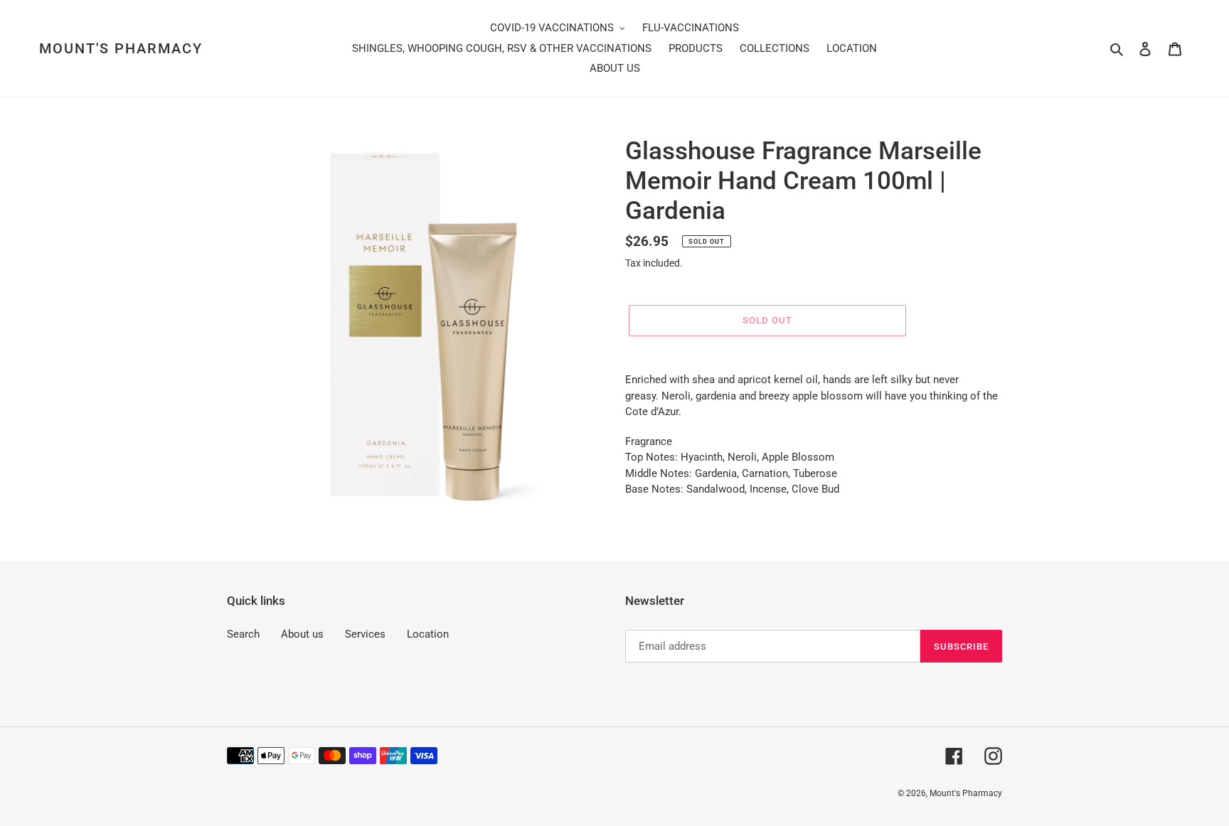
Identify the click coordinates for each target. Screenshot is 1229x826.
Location (428, 634)
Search (243, 634)
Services (365, 634)
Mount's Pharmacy (121, 48)
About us (302, 634)
